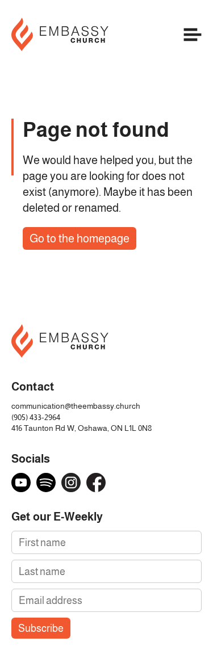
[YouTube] (21, 482)
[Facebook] (96, 482)
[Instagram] (71, 482)
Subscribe (41, 628)
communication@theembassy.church (75, 406)
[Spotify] (46, 482)
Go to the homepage (80, 238)
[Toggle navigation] (192, 37)
